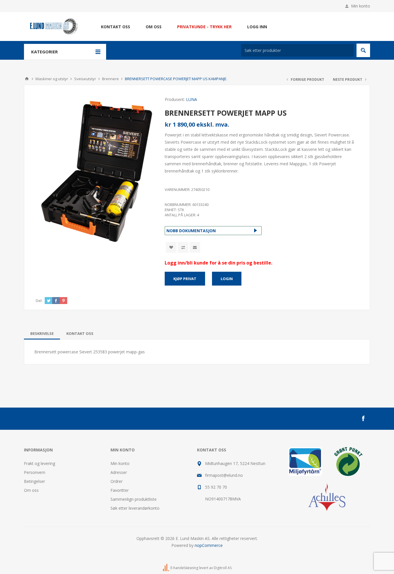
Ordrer (116, 481)
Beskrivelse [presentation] (42, 333)
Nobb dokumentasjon (191, 230)
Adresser (118, 472)
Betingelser (34, 481)
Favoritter (119, 490)
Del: (39, 300)
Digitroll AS (223, 567)
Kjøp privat (184, 278)
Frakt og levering (39, 463)
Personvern (34, 472)
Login (227, 278)
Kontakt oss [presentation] (79, 333)
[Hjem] (27, 78)
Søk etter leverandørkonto (135, 508)
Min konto (360, 6)
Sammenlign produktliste (133, 499)
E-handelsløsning (184, 567)
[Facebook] (363, 418)
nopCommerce (209, 545)
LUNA (191, 99)
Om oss (31, 490)
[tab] (42, 333)
